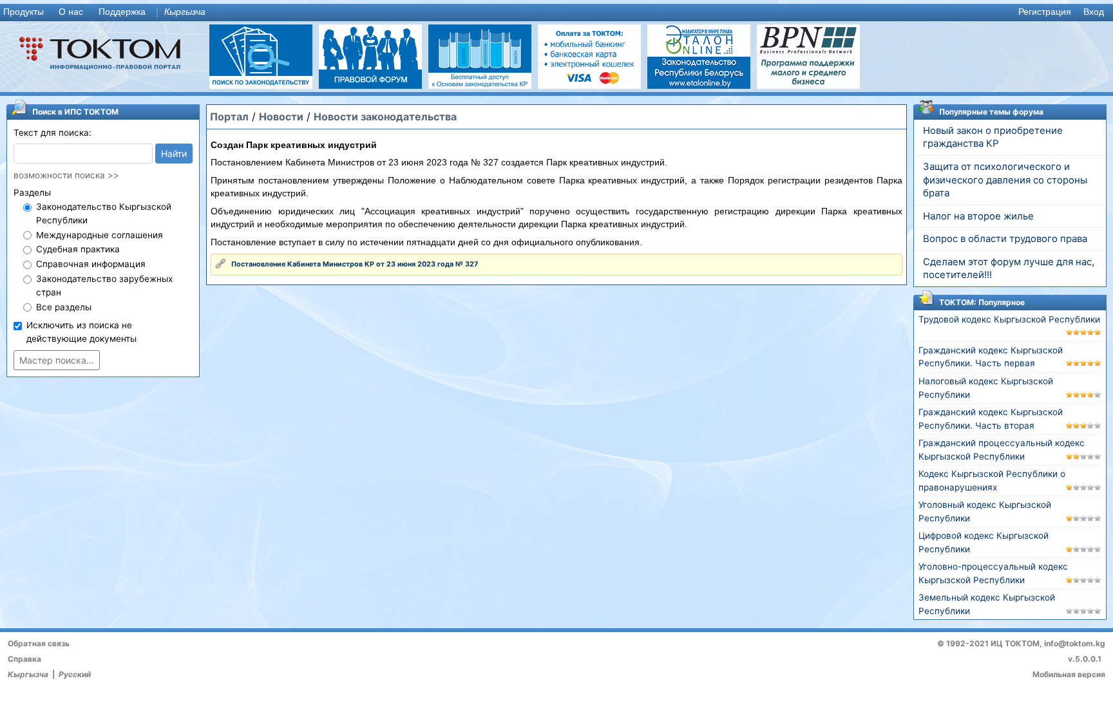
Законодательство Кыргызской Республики (103, 213)
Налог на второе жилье (978, 216)
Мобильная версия (1068, 674)
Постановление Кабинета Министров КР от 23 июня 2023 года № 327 (354, 264)
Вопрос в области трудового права (1005, 239)
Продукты (23, 12)
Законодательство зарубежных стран (104, 285)
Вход (1093, 12)
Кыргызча (184, 12)
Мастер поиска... (56, 360)
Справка (24, 659)
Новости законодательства (385, 116)
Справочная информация (91, 264)
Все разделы (63, 307)
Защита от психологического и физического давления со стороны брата (1005, 180)
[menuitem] (26, 12)
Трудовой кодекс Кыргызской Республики (1009, 319)
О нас (71, 12)
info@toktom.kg (1074, 643)
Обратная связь (39, 643)
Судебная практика (78, 249)
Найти (174, 153)
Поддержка (122, 12)
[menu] (556, 12)
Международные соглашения (99, 235)
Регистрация (1044, 12)
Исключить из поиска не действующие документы (81, 332)
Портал (229, 116)
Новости (281, 116)
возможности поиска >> (66, 175)
